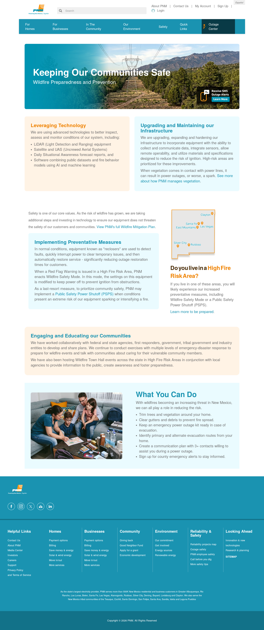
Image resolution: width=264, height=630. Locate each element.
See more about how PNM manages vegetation (187, 178)
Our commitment (164, 540)
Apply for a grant (129, 550)
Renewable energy (165, 555)
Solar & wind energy (60, 555)
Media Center (15, 550)
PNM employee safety (202, 554)
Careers (12, 560)
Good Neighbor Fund (131, 545)
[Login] (153, 10)
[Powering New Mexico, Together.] (39, 9)
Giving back (126, 540)
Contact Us (14, 540)
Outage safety (198, 549)
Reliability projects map (203, 544)
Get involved (162, 545)
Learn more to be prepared (191, 311)
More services (56, 565)
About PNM (14, 545)
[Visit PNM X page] (31, 506)
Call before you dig (200, 559)
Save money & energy (61, 550)
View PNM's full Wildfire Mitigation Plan (126, 226)
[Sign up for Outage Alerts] (214, 96)
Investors (13, 555)
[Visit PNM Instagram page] (21, 506)
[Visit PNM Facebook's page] (12, 506)
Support (12, 565)
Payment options (58, 540)
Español (239, 2)
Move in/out (55, 560)
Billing (52, 545)
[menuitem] (32, 26)
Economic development (133, 555)
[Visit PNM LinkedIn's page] (51, 506)
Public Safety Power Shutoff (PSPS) (84, 293)
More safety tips (199, 564)
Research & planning (237, 550)
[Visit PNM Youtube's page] (41, 506)
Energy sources (163, 550)
